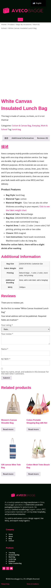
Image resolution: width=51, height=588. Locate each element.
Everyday (36, 125)
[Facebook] (3, 568)
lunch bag (16, 129)
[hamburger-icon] (20, 19)
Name (4, 349)
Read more (8, 429)
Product (11, 24)
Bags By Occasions (23, 24)
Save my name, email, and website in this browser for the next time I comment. (25, 373)
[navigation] (38, 3)
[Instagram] (7, 568)
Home (3, 24)
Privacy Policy (5, 584)
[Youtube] (11, 568)
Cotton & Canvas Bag (21, 125)
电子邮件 (5, 359)
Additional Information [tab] (23, 138)
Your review (7, 334)
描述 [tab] (6, 138)
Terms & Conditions (33, 584)
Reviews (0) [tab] (42, 138)
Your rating (7, 325)
